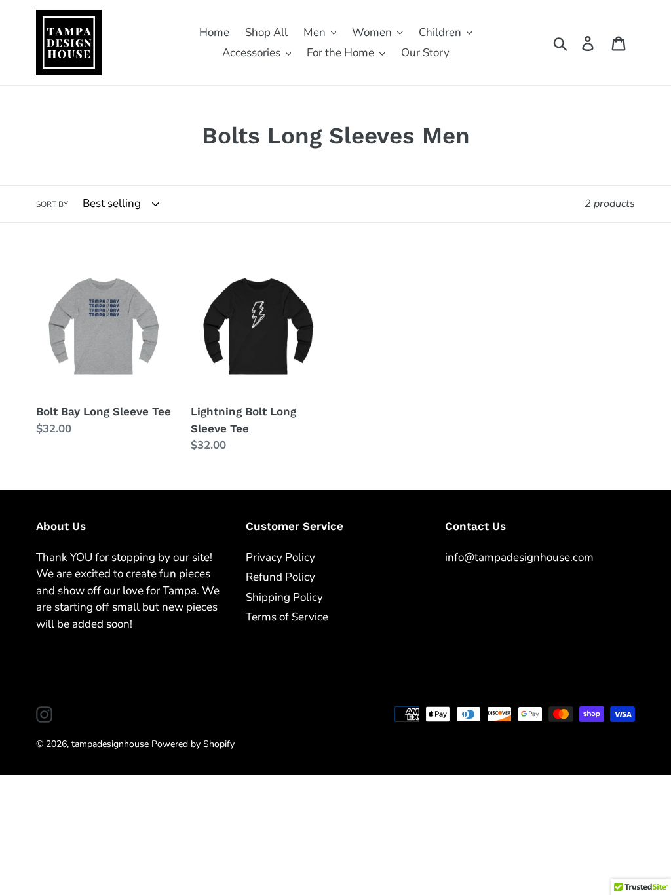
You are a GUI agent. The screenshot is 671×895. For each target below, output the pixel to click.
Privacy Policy (280, 557)
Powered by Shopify (193, 744)
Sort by (52, 204)
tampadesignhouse (110, 744)
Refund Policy (280, 576)
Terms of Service (287, 616)
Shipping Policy (284, 597)
